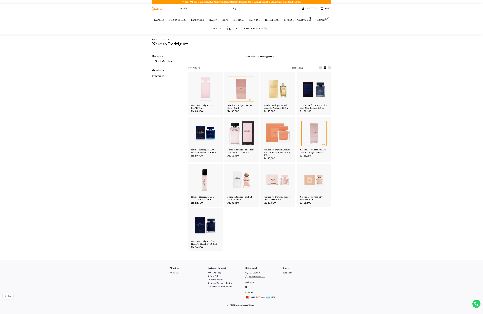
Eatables (159, 20)
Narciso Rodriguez (164, 61)
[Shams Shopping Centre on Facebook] (251, 287)
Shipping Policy (215, 280)
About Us (174, 273)
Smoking (289, 20)
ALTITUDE (302, 20)
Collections (165, 39)
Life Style (238, 20)
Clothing (254, 20)
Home (155, 39)
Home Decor (272, 20)
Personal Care (177, 20)
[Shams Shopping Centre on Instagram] (246, 287)
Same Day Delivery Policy (220, 287)
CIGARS (321, 20)
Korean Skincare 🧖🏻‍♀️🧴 (256, 28)
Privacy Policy (214, 273)
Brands (217, 28)
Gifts (225, 20)
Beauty (213, 20)
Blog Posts (287, 273)
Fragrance (197, 20)
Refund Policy (214, 276)
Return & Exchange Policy (220, 283)
